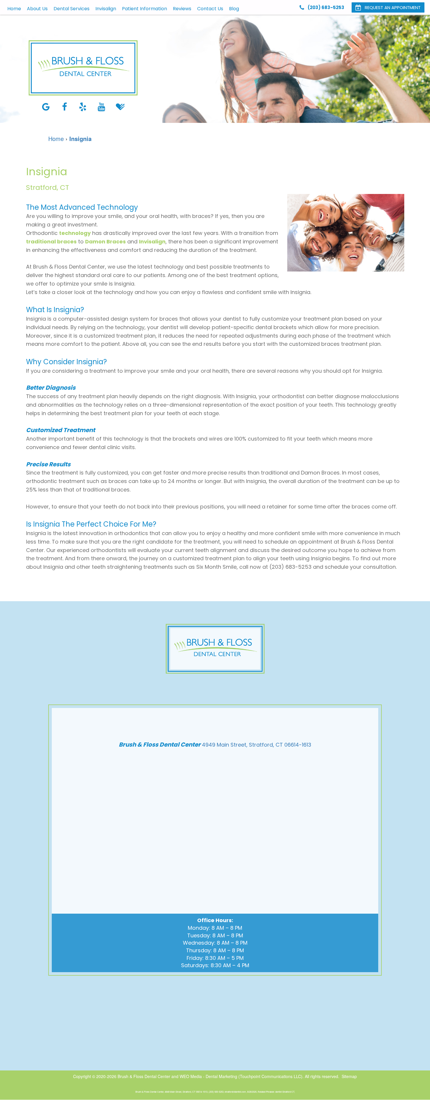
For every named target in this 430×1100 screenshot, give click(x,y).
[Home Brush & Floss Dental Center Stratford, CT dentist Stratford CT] (83, 68)
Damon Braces (105, 241)
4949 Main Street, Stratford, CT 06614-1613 (256, 744)
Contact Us (210, 8)
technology (75, 233)
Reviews (182, 8)
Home (14, 8)
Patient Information (144, 8)
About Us (37, 8)
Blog (234, 8)
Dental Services (72, 8)
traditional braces (51, 241)
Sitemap (349, 1076)
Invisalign (105, 8)
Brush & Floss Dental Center (144, 1076)
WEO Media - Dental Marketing (208, 1076)
